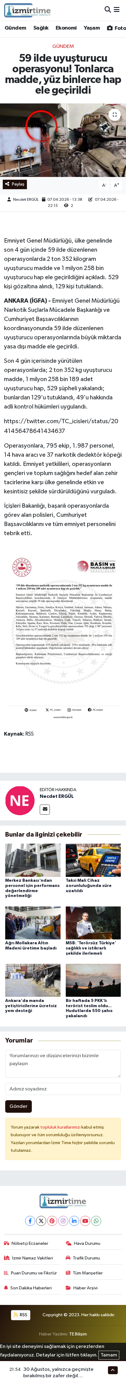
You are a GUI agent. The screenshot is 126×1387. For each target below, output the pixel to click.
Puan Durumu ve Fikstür (34, 1273)
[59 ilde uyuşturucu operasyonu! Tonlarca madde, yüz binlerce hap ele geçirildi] (63, 140)
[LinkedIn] (74, 1221)
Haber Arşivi (85, 1288)
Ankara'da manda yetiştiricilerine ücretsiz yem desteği (31, 1006)
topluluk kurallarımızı (60, 1127)
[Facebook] (30, 1221)
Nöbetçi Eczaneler (30, 1243)
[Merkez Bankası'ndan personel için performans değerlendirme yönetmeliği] (33, 860)
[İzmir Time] (27, 10)
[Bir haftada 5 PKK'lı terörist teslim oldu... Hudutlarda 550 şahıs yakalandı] (93, 980)
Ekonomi (66, 28)
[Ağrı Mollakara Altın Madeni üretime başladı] (33, 922)
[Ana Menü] (117, 10)
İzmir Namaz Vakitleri (32, 1258)
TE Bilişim (78, 1334)
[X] (41, 1221)
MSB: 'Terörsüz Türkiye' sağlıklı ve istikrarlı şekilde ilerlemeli (91, 948)
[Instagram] (63, 1221)
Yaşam (92, 28)
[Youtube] (85, 1221)
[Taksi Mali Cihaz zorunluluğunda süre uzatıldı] (93, 860)
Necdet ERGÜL (26, 200)
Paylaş (18, 184)
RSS (23, 1315)
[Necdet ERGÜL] (20, 800)
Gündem (15, 28)
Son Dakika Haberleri (31, 1288)
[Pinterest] (52, 1221)
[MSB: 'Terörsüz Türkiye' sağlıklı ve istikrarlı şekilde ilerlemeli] (93, 922)
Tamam (109, 1355)
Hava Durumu (87, 1243)
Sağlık (40, 28)
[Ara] (108, 10)
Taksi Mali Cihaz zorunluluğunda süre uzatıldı (89, 885)
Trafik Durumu (86, 1258)
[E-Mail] (45, 810)
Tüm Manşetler (88, 1273)
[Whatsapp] (96, 1221)
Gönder (18, 1106)
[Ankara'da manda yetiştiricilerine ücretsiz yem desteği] (33, 980)
